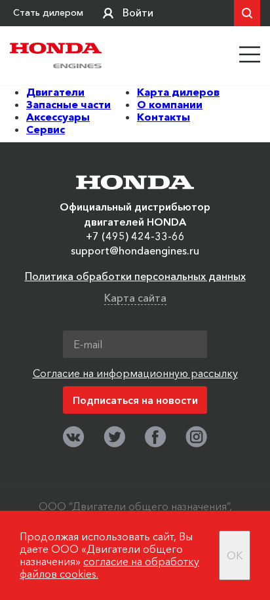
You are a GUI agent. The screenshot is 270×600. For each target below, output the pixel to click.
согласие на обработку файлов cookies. (109, 567)
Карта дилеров (178, 91)
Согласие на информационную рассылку (135, 373)
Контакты (163, 116)
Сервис (45, 129)
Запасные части (68, 104)
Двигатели (55, 91)
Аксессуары (58, 116)
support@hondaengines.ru (135, 250)
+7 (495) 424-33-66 (135, 236)
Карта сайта (135, 297)
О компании (169, 104)
